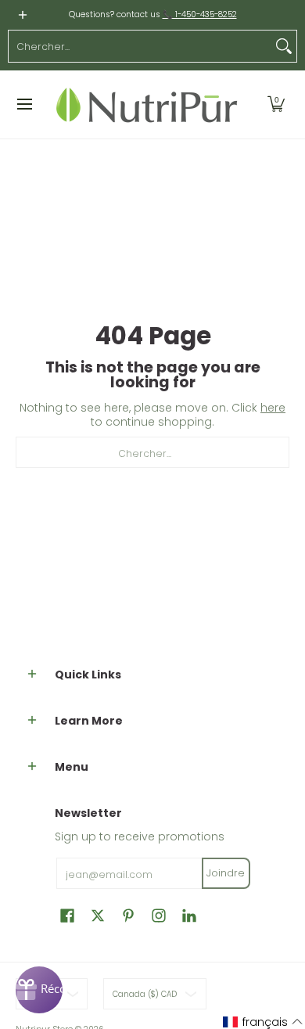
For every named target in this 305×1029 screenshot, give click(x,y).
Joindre (225, 873)
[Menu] (24, 104)
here (272, 408)
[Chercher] (283, 46)
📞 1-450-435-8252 (200, 14)
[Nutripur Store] (147, 104)
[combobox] (140, 46)
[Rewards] (39, 989)
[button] (276, 104)
